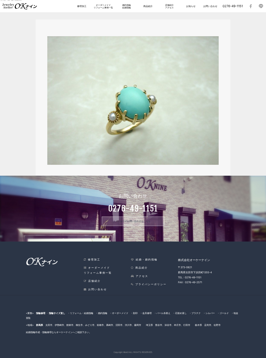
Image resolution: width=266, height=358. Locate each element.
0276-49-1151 (233, 6)
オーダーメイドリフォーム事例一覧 (103, 6)
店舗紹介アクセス (169, 6)
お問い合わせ (210, 6)
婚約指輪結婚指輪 (126, 6)
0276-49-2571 (193, 282)
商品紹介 (148, 6)
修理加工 (81, 6)
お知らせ (191, 6)
